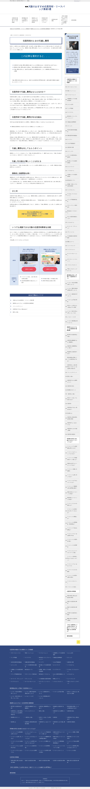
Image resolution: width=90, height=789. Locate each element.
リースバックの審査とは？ (72, 517)
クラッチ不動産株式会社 (72, 200)
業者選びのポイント (71, 390)
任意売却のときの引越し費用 (72, 429)
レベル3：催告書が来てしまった (72, 295)
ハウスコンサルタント (72, 264)
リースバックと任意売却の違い (72, 540)
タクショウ (69, 125)
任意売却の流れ (70, 386)
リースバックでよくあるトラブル (72, 565)
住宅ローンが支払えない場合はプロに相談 (72, 306)
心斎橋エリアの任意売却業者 (72, 175)
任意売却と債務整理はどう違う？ (72, 347)
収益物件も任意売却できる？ (72, 352)
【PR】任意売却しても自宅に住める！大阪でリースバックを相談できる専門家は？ (72, 628)
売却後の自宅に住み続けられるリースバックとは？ (72, 440)
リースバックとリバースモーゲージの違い (72, 551)
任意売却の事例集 (71, 591)
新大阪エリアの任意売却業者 (72, 161)
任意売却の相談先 (71, 434)
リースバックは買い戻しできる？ (72, 475)
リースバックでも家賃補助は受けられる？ (72, 447)
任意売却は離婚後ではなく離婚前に (72, 341)
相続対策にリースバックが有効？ (72, 498)
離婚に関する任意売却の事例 (72, 619)
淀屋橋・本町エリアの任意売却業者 (72, 185)
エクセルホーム (70, 222)
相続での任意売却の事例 (72, 608)
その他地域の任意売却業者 (72, 237)
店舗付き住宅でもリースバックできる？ (72, 464)
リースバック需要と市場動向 (72, 470)
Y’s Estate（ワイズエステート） (72, 194)
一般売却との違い (71, 394)
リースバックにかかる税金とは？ (72, 504)
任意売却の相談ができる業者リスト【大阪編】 (72, 81)
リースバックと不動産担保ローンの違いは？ (72, 458)
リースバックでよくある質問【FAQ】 (72, 534)
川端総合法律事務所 (71, 122)
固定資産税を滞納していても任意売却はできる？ (72, 359)
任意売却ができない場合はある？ (20, 309)
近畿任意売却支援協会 (72, 135)
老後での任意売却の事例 (72, 602)
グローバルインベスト (72, 86)
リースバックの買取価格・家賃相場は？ (72, 523)
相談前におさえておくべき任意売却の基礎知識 (23, 303)
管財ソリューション (71, 90)
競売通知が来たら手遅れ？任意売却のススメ (72, 277)
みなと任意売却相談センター (72, 217)
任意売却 (69, 403)
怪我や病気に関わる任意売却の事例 (72, 596)
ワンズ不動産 (70, 108)
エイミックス (70, 151)
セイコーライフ (70, 166)
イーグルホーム (70, 170)
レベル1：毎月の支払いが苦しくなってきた (72, 312)
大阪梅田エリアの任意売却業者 (72, 99)
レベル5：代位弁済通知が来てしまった (72, 283)
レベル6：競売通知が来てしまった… (72, 321)
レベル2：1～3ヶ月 (71, 316)
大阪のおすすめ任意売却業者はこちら (72, 70)
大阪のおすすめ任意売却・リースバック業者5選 (46, 7)
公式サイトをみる (29, 269)
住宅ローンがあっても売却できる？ (72, 398)
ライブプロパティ (71, 189)
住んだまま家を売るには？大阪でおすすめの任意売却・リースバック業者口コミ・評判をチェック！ (35, 213)
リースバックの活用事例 (72, 546)
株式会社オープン (71, 180)
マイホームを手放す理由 (72, 300)
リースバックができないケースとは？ (72, 481)
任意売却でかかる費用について (72, 381)
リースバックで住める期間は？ (72, 528)
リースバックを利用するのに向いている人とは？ (72, 511)
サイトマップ (76, 0)
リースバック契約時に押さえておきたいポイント (72, 558)
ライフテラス (70, 112)
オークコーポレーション (72, 254)
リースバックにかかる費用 (72, 570)
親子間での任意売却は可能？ (72, 335)
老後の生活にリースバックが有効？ (72, 492)
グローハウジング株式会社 (72, 206)
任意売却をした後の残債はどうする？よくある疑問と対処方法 (72, 366)
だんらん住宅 (70, 104)
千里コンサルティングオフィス (72, 269)
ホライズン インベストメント (72, 260)
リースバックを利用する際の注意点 (72, 576)
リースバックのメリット (72, 582)
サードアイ (69, 139)
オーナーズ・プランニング (72, 227)
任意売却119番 (70, 147)
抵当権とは (69, 413)
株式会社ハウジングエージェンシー (72, 117)
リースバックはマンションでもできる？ (72, 453)
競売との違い (16, 312)
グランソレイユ (70, 232)
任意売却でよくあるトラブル (72, 423)
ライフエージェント (71, 94)
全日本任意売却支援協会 (72, 130)
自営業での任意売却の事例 (72, 613)
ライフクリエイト (71, 249)
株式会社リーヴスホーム (72, 211)
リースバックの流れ (71, 586)
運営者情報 (69, 636)
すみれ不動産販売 (71, 143)
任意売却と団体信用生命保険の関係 (72, 418)
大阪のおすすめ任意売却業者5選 (72, 37)
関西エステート (70, 241)
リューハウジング (71, 245)
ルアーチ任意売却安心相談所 (72, 156)
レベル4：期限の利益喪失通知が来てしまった (72, 289)
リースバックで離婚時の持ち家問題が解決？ (72, 487)
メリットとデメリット (18, 306)
